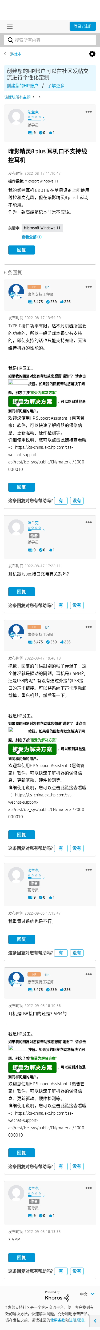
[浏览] (8, 26)
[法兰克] (16, 117)
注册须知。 (78, 1320)
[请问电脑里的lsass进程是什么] (33, 97)
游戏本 (15, 54)
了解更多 (56, 86)
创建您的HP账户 (22, 86)
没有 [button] (77, 500)
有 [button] (61, 500)
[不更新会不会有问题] (39, 97)
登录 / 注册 (83, 26)
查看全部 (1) (32, 237)
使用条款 (57, 1320)
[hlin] (16, 292)
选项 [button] (92, 54)
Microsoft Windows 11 (42, 227)
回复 (21, 250)
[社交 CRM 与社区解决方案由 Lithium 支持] (57, 1296)
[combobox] (50, 40)
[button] (88, 111)
